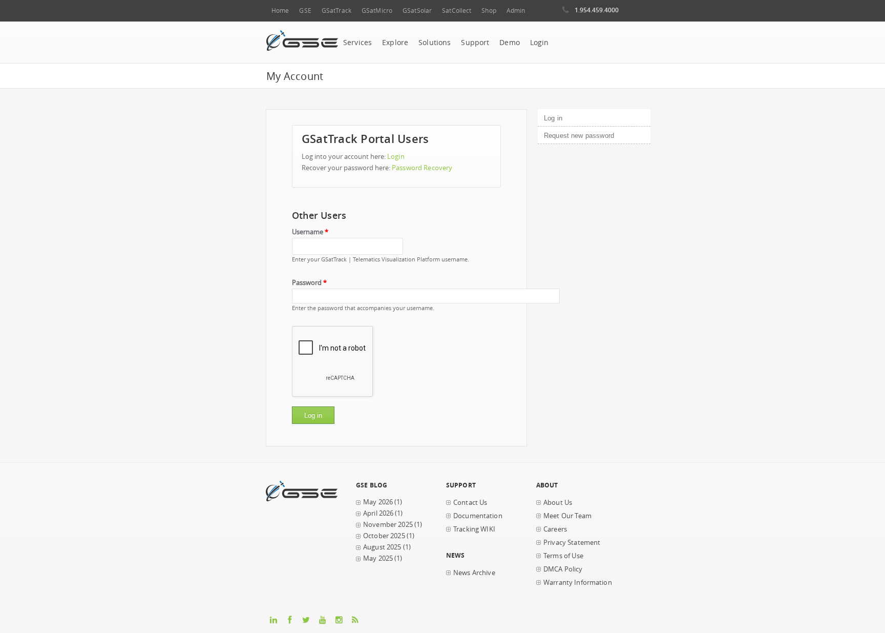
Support (475, 42)
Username (310, 232)
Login (539, 42)
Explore (395, 42)
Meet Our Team (567, 516)
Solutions (434, 42)
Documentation (477, 516)
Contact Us (470, 502)
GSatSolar (417, 10)
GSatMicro (377, 10)
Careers (555, 529)
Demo (509, 42)
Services (357, 42)
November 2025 (388, 524)
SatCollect (456, 10)
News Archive (474, 572)
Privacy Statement (571, 542)
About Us (557, 502)
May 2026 (378, 502)
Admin (516, 10)
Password (309, 282)
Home (280, 10)
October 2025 (384, 536)
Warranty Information (577, 582)
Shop (488, 10)
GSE (305, 10)
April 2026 (378, 513)
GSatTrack (336, 10)
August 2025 (382, 547)
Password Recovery (422, 168)
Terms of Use (563, 556)
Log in (570, 118)
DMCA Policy (563, 569)
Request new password (579, 135)
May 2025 (378, 558)
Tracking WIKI (474, 529)
